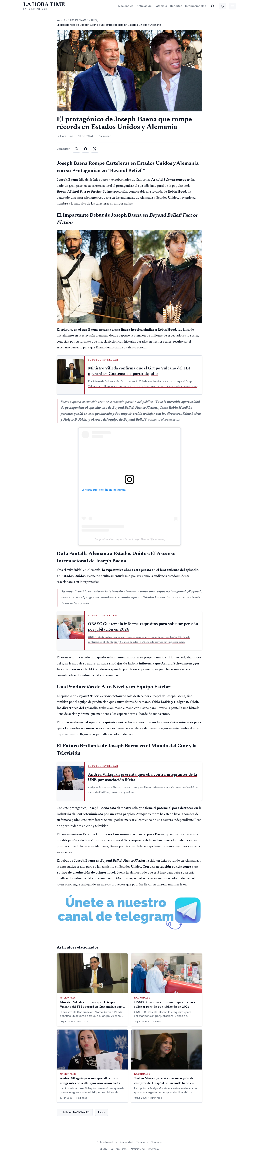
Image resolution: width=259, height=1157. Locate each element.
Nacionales (125, 6)
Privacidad (126, 1142)
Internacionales (195, 6)
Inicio (60, 20)
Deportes (176, 6)
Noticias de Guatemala (152, 6)
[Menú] (232, 6)
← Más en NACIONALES (74, 1112)
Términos (142, 1142)
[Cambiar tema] (222, 6)
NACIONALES (88, 20)
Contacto (156, 1142)
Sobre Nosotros (107, 1142)
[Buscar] (212, 6)
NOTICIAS (72, 20)
